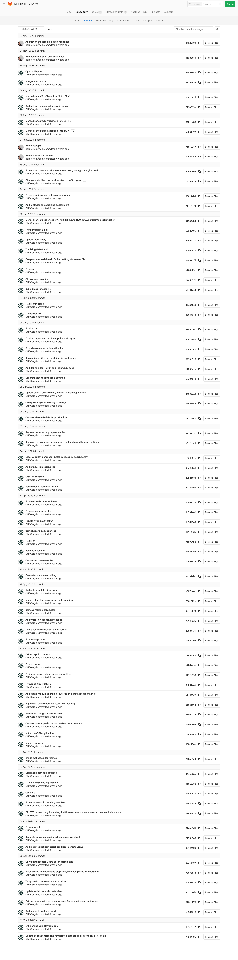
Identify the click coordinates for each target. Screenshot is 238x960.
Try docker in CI (34, 313)
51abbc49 (191, 57)
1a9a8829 (191, 882)
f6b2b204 (191, 640)
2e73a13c (191, 433)
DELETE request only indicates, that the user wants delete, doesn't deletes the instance (73, 812)
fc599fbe (191, 542)
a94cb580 (191, 848)
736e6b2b (191, 601)
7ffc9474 (191, 206)
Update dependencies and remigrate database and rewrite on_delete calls (65, 935)
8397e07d (191, 97)
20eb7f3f (191, 630)
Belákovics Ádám (34, 44)
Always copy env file (36, 279)
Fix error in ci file (34, 303)
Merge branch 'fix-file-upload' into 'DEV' (47, 96)
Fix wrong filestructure (38, 683)
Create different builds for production (46, 417)
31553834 (191, 82)
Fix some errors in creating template (45, 802)
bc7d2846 (191, 912)
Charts (159, 20)
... (73, 96)
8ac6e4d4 (191, 171)
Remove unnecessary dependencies (45, 432)
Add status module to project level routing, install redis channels (61, 693)
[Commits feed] (217, 29)
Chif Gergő (31, 74)
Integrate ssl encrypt (36, 81)
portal (35, 4)
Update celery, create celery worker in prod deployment (56, 392)
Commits (88, 20)
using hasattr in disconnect (40, 530)
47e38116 (191, 393)
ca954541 (191, 655)
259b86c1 (191, 72)
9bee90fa (191, 250)
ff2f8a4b (191, 418)
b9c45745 (191, 156)
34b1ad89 (191, 122)
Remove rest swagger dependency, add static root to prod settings (62, 442)
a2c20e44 (191, 403)
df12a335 (191, 675)
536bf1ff (191, 132)
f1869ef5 (191, 369)
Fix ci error (31, 328)
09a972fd (191, 260)
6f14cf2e (191, 695)
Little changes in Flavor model (41, 925)
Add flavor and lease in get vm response (47, 41)
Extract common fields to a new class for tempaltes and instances (61, 901)
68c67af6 (191, 314)
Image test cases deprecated (41, 757)
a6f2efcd (191, 443)
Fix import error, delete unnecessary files (48, 674)
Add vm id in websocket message (43, 619)
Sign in (230, 4)
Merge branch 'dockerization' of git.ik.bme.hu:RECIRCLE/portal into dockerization (70, 219)
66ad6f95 (191, 231)
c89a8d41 (191, 734)
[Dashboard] (10, 5)
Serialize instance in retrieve (41, 772)
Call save (30, 792)
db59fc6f (191, 512)
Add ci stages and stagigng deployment (47, 205)
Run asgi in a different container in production (50, 358)
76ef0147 (191, 146)
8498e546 (191, 359)
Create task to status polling (40, 575)
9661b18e (191, 784)
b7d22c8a (191, 43)
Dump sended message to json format (46, 629)
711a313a (191, 107)
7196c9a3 (191, 838)
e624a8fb (191, 458)
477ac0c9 (191, 305)
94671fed (191, 551)
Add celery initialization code (41, 590)
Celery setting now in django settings (46, 402)
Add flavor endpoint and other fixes (44, 56)
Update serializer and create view (43, 891)
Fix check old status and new (41, 501)
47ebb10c (191, 329)
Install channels (34, 743)
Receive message (35, 550)
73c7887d (191, 872)
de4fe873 (191, 611)
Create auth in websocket (39, 560)
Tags (111, 20)
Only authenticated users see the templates (49, 861)
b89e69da (191, 724)
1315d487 (191, 863)
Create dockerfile (34, 476)
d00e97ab (191, 744)
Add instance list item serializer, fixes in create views (54, 846)
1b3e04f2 (191, 927)
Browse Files (211, 42)
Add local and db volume (39, 155)
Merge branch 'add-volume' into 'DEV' (46, 120)
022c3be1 (191, 468)
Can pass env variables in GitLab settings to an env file (55, 259)
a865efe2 (191, 349)
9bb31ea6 (191, 685)
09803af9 (191, 502)
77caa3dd (191, 828)
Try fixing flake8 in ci (36, 229)
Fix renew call (32, 827)
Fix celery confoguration (38, 511)
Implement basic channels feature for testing (50, 703)
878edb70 (191, 902)
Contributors (123, 20)
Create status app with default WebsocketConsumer (54, 723)
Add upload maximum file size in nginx (46, 106)
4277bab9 (191, 487)
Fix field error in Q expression (41, 782)
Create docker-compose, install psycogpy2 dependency (56, 457)
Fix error (30, 269)
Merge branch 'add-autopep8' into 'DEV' (47, 130)
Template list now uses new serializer (46, 881)
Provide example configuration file (44, 348)
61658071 (191, 813)
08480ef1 (191, 793)
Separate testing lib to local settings (45, 377)
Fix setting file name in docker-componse (48, 195)
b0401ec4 (191, 290)
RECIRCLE (21, 4)
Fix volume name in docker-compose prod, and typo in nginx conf (61, 170)
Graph (137, 20)
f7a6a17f (191, 280)
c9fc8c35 (191, 621)
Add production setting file (40, 466)
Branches (101, 20)
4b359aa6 (191, 774)
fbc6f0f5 (191, 561)
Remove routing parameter (40, 609)
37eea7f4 (191, 714)
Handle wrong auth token (39, 521)
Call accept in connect (37, 654)
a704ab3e (191, 270)
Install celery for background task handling (49, 600)
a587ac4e (191, 591)
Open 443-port (33, 71)
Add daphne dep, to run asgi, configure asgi (49, 367)
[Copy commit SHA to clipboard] (199, 42)
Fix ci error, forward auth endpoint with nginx (50, 338)
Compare (148, 20)
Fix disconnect (33, 664)
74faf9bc (191, 576)
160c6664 (191, 704)
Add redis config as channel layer (43, 713)
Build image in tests (36, 288)
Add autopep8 (33, 145)
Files (77, 20)
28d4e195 (191, 937)
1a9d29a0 (191, 522)
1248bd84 (191, 803)
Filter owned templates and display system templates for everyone (62, 871)
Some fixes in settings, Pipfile (41, 486)
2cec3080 (191, 339)
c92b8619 (191, 181)
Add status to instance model (41, 911)
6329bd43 (191, 379)
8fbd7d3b (191, 665)
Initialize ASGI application (39, 733)
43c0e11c (191, 240)
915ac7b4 (191, 221)
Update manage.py (35, 239)
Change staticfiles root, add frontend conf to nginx (53, 180)
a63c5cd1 (191, 892)
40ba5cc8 (191, 478)
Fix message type (35, 639)
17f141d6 (191, 532)
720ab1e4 (191, 759)
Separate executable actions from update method (52, 837)
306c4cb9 (191, 196)
